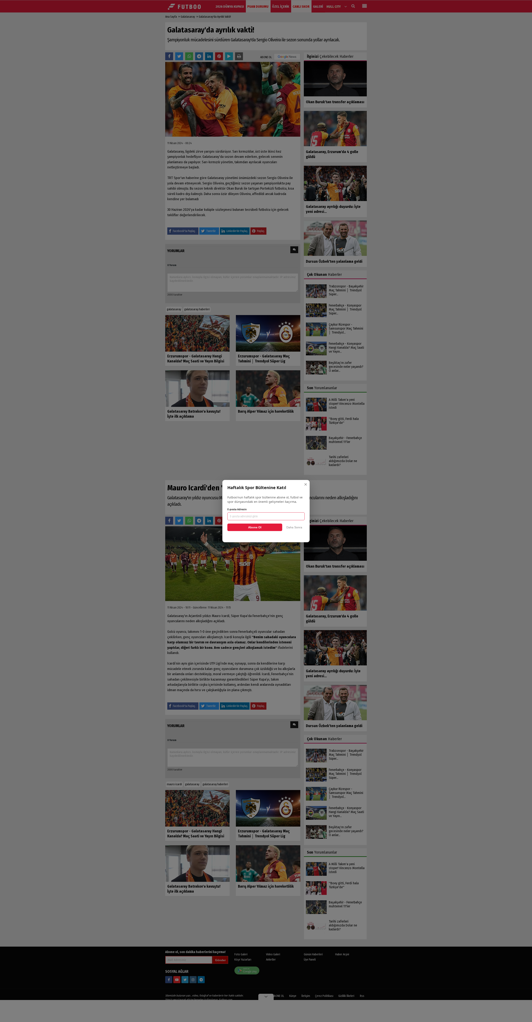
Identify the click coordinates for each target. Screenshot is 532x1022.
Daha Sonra (294, 527)
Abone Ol (254, 527)
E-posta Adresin (237, 509)
